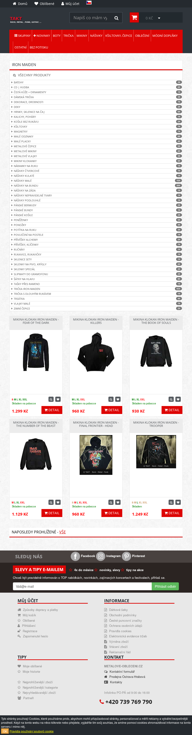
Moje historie (31, 671)
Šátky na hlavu (97, 279)
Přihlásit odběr (165, 586)
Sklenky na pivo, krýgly (97, 264)
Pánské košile (97, 215)
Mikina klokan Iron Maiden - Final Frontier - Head (96, 424)
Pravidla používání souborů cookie (32, 731)
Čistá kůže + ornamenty (97, 92)
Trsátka (97, 298)
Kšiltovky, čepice (118, 35)
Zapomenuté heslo (35, 636)
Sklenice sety (97, 259)
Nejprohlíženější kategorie (40, 687)
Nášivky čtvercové (97, 171)
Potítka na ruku (97, 230)
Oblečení (142, 35)
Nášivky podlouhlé (97, 200)
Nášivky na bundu (97, 185)
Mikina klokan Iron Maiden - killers (96, 321)
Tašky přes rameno (97, 284)
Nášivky (96, 35)
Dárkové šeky (118, 609)
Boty (56, 35)
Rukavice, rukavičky (97, 254)
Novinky (43, 35)
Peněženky (97, 220)
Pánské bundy (97, 210)
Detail (53, 410)
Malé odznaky (97, 136)
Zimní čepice (97, 308)
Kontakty (115, 682)
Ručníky (97, 249)
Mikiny (82, 35)
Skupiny (23, 35)
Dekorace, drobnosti (97, 102)
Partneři (28, 698)
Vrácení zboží (118, 646)
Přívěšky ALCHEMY (97, 239)
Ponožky (97, 225)
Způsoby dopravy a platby (40, 609)
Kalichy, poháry (97, 116)
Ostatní (21, 47)
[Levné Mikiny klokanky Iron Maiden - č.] (36, 20)
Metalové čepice (97, 146)
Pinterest (138, 556)
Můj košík (29, 615)
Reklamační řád (119, 652)
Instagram (113, 556)
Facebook (87, 556)
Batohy (97, 82)
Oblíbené (28, 620)
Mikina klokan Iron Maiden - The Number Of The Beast (36, 424)
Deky (97, 107)
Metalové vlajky (97, 156)
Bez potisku (39, 47)
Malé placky (97, 141)
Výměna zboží (118, 641)
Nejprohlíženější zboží (37, 682)
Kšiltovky (97, 126)
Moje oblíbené (32, 666)
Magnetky (97, 131)
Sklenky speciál (97, 269)
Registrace (29, 631)
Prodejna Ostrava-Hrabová (126, 676)
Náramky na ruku (97, 166)
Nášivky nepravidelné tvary (97, 195)
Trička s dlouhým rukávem (97, 293)
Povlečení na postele (97, 234)
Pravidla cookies (120, 631)
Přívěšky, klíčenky (97, 244)
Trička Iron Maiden (97, 289)
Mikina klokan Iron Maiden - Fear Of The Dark (36, 321)
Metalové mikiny (97, 151)
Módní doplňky (164, 35)
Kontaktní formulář (122, 671)
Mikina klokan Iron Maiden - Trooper (156, 424)
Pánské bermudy (97, 205)
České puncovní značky (125, 620)
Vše (62, 532)
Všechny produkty (34, 75)
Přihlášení (28, 625)
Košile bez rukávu (97, 121)
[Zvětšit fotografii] (51, 399)
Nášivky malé (97, 180)
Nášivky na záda (97, 190)
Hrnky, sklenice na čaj (97, 112)
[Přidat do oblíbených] (58, 399)
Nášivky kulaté (97, 175)
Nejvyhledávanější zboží (39, 692)
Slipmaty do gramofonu (97, 274)
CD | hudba (97, 87)
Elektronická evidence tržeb (127, 636)
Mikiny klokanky (97, 161)
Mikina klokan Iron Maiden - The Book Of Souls (156, 321)
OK (5, 731)
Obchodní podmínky (122, 615)
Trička (68, 35)
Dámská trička (97, 97)
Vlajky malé (97, 303)
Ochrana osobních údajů (125, 625)
